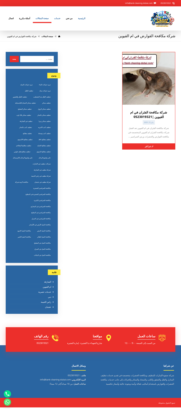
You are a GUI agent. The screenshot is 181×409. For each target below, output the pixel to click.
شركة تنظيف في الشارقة (42, 170)
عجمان (48, 306)
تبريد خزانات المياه (26, 85)
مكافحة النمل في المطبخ (42, 243)
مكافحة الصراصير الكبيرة (42, 200)
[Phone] (7, 393)
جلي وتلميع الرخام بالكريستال (22, 158)
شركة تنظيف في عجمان (42, 182)
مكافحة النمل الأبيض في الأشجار (40, 225)
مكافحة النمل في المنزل (42, 249)
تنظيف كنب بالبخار (25, 127)
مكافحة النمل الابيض (44, 231)
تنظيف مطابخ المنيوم (44, 151)
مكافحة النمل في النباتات (42, 255)
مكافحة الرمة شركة (21, 182)
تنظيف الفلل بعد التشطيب (42, 97)
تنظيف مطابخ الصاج (44, 145)
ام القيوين (47, 286)
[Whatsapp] (7, 402)
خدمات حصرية (44, 291)
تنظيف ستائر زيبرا (45, 121)
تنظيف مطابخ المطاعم (23, 145)
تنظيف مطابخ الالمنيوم (25, 139)
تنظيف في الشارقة (26, 121)
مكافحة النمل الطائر (44, 237)
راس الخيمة (46, 301)
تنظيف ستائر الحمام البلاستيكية (25, 103)
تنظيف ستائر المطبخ (25, 109)
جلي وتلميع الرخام (45, 158)
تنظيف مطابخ (27, 133)
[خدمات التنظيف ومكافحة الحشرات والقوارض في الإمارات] (162, 18)
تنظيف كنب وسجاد (44, 133)
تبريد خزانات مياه (45, 91)
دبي (49, 296)
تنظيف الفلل (29, 91)
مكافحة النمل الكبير (24, 237)
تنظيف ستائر (46, 103)
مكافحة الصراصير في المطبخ (41, 212)
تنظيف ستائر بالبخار (44, 115)
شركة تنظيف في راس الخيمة (41, 176)
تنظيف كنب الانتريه (44, 127)
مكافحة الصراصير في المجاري (41, 206)
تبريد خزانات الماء (45, 85)
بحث (14, 59)
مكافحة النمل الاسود (24, 231)
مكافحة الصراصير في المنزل (41, 218)
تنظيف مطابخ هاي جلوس (22, 151)
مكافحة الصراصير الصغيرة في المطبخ (38, 194)
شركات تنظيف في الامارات (42, 164)
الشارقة (47, 281)
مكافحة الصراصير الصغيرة (42, 188)
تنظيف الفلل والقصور (20, 97)
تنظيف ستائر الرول (44, 109)
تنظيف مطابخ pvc (45, 139)
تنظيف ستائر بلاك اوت (23, 115)
